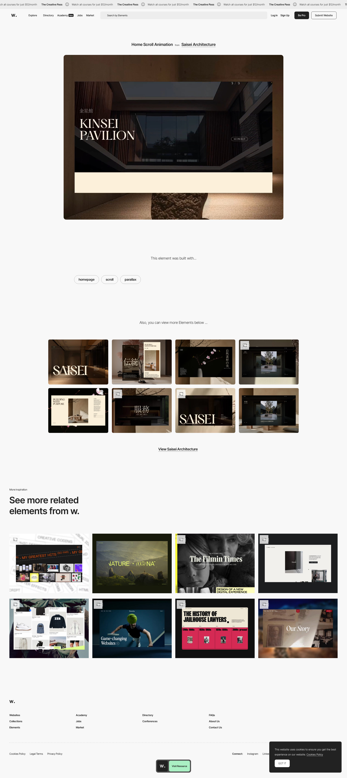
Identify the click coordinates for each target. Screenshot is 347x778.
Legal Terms (36, 753)
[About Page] (78, 410)
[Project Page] (269, 410)
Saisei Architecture (198, 44)
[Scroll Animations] (298, 628)
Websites (14, 715)
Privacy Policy (54, 753)
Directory (48, 15)
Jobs (80, 15)
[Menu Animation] (205, 410)
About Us (214, 721)
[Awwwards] (14, 15)
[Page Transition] (142, 410)
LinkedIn (267, 753)
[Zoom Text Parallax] (49, 628)
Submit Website (324, 15)
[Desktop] (78, 362)
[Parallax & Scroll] (49, 563)
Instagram (252, 753)
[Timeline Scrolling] (215, 628)
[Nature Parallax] (132, 563)
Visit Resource (179, 766)
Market (90, 15)
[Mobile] (142, 362)
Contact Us (215, 727)
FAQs (212, 715)
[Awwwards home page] (162, 766)
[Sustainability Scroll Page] (205, 362)
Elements (14, 727)
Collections (15, 721)
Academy (65, 15)
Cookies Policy (17, 753)
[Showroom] (298, 563)
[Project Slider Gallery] (269, 362)
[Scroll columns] (215, 563)
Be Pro (301, 15)
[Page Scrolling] (132, 628)
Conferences (149, 721)
